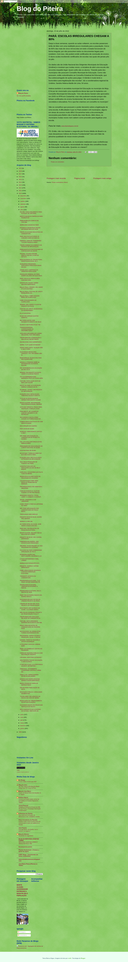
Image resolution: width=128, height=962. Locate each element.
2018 (20, 171)
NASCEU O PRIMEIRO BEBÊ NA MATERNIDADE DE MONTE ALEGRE (29, 364)
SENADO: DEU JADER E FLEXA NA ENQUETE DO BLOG (30, 305)
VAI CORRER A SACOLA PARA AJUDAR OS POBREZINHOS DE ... (31, 418)
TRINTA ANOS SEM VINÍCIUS (29, 514)
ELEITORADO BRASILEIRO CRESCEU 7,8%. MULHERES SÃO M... (31, 353)
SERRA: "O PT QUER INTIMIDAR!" (30, 345)
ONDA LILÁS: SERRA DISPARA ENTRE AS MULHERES (29, 675)
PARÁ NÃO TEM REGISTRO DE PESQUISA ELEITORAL (29, 529)
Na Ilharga (22, 780)
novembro (23, 198)
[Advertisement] (79, 172)
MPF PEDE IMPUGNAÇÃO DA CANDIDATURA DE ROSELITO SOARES (30, 437)
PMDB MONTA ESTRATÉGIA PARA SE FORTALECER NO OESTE (31, 250)
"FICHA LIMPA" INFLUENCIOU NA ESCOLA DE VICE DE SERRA (30, 697)
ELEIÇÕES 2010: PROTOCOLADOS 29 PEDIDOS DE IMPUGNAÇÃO (31, 458)
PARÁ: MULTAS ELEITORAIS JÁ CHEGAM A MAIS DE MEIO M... (30, 237)
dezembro (23, 195)
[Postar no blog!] (91, 152)
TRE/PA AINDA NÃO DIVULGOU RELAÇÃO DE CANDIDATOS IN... (30, 617)
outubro (22, 201)
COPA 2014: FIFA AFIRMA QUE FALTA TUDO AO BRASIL (31, 472)
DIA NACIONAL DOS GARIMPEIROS (31, 342)
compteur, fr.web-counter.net (23, 772)
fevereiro (23, 725)
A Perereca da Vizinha (25, 813)
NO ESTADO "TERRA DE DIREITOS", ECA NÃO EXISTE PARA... (31, 454)
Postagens (22, 932)
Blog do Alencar (24, 834)
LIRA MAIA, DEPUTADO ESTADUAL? (31, 657)
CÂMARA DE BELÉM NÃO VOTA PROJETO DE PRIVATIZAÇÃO (29, 604)
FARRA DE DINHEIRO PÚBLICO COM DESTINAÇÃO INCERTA (31, 653)
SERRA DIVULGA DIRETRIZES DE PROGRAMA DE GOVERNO (30, 477)
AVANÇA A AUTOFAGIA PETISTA (29, 563)
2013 (20, 185)
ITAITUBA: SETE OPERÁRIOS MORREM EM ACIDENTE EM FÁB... (31, 621)
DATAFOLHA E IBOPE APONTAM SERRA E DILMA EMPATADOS (30, 679)
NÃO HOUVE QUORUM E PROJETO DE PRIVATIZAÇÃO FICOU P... (31, 613)
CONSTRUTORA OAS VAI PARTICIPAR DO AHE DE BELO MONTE (30, 468)
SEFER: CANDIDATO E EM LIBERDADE (28, 500)
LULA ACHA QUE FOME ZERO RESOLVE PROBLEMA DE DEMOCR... (29, 482)
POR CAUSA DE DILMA (27, 429)
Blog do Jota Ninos (25, 791)
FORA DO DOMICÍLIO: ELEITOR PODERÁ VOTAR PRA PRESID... (30, 491)
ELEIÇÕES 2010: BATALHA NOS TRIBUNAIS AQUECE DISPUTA (30, 394)
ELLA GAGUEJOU (25, 313)
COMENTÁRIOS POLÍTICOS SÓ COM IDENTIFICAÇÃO (31, 422)
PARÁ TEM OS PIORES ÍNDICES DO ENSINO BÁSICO (31, 595)
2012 (20, 188)
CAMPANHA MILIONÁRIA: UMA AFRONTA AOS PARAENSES (29, 542)
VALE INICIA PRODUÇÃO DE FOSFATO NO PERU (28, 462)
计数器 (18, 770)
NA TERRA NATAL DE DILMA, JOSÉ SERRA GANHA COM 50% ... (30, 524)
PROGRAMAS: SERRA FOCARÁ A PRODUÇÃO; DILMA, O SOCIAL (30, 636)
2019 (20, 168)
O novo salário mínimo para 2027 (28, 781)
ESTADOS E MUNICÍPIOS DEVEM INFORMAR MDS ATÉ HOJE (30, 228)
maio (22, 717)
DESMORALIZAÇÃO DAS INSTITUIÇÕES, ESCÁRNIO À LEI (31, 555)
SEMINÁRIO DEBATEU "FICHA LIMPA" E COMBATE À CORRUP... (31, 496)
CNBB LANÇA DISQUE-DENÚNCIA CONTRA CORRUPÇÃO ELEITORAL (30, 572)
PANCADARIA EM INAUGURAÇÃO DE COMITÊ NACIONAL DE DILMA (31, 446)
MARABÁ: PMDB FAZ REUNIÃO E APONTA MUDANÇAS (30, 640)
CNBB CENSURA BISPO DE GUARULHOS (28, 301)
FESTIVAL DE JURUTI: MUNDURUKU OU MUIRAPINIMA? (31, 309)
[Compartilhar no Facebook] (94, 152)
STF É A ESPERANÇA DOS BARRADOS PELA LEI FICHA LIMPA (31, 377)
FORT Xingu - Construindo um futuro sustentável (28, 855)
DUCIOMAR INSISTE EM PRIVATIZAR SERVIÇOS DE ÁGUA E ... (31, 705)
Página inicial (79, 178)
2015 (20, 179)
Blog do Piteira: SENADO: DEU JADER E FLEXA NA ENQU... (31, 288)
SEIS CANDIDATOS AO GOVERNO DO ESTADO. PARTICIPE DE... (30, 710)
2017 (20, 174)
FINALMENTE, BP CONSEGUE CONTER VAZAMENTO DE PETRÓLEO (29, 413)
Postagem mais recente (56, 178)
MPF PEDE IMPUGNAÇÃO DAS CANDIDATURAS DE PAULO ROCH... (29, 510)
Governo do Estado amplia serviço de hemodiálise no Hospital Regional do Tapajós (29, 800)
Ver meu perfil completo (24, 96)
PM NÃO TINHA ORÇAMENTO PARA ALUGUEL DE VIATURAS (31, 212)
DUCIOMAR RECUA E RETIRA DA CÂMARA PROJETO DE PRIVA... (30, 600)
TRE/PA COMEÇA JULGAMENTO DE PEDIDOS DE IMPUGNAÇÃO (31, 245)
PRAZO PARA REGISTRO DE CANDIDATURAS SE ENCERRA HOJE (30, 627)
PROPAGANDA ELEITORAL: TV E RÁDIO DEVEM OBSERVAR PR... (30, 581)
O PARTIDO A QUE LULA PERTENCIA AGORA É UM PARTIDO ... (31, 665)
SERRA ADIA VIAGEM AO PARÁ (29, 225)
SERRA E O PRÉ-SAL (26, 521)
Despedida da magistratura (26, 835)
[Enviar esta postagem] (85, 152)
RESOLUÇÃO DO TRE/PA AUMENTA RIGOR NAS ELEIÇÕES (31, 701)
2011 (20, 190)
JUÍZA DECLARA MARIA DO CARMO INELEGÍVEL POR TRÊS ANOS (31, 334)
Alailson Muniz (23, 797)
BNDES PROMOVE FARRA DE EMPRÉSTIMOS (29, 684)
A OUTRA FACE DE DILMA (28, 450)
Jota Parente (23, 828)
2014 (20, 182)
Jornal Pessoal (23, 805)
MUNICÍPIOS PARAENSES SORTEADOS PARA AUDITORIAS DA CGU (30, 265)
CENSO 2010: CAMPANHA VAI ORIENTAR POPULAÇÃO (29, 270)
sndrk (69, 958)
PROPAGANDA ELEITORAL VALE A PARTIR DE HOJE (30, 591)
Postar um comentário (57, 162)
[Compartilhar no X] (93, 152)
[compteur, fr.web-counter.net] (21, 768)
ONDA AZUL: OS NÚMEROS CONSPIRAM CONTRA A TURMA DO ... (30, 670)
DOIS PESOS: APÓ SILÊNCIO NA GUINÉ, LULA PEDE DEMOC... (30, 608)
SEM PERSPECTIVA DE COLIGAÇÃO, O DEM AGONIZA (31, 661)
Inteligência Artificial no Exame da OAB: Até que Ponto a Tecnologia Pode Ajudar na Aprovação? (30, 808)
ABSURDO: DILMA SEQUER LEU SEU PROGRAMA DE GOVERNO (31, 546)
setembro (23, 204)
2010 (20, 193)
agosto (22, 207)
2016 (20, 176)
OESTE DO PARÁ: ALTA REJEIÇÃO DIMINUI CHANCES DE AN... (30, 386)
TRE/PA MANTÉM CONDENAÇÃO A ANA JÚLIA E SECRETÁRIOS (30, 338)
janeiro (22, 728)
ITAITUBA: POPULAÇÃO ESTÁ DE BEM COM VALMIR (30, 381)
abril (21, 720)
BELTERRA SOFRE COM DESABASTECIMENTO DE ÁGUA (30, 321)
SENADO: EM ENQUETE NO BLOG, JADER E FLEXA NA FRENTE (30, 373)
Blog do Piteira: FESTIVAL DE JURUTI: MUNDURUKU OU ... (31, 292)
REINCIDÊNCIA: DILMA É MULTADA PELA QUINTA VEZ (30, 358)
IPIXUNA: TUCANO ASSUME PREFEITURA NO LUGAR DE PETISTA (29, 255)
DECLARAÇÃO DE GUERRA (28, 426)
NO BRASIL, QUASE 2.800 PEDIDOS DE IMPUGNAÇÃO (31, 390)
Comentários (23, 935)
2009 (20, 732)
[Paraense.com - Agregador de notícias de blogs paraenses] (30, 948)
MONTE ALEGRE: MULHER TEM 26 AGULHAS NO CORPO (31, 533)
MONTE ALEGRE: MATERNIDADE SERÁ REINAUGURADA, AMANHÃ (31, 403)
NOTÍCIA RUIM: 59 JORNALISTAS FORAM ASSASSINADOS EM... (30, 632)
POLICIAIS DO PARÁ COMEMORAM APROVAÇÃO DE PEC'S (31, 550)
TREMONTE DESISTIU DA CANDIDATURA (28, 576)
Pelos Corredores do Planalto (28, 820)
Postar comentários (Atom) (60, 182)
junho (22, 714)
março (22, 723)
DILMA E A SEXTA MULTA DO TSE (30, 324)
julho (22, 209)
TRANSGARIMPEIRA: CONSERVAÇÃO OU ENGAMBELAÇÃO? (27, 329)
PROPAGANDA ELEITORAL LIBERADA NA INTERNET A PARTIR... (29, 586)
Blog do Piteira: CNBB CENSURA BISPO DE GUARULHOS (29, 296)
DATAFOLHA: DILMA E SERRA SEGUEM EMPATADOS (29, 283)
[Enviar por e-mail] (89, 152)
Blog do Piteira (40, 8)
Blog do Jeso (23, 785)
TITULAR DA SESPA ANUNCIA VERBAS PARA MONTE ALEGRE (30, 399)
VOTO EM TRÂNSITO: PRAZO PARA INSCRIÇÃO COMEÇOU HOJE (31, 407)
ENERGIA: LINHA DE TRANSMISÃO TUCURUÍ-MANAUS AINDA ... (30, 241)
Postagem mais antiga (102, 178)
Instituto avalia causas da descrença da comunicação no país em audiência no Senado (29, 823)
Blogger (83, 958)
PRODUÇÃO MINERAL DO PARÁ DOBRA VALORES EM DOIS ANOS (31, 275)
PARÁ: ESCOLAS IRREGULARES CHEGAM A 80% (30, 279)
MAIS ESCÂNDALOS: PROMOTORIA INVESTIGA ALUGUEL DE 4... (31, 260)
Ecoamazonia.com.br (25, 847)
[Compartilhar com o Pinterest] (96, 152)
